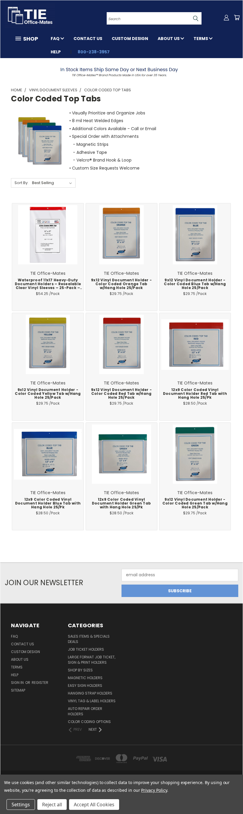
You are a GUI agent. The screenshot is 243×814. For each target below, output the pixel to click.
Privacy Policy (154, 790)
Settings (21, 804)
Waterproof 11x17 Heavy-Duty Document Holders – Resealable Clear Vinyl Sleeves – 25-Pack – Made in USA (48, 286)
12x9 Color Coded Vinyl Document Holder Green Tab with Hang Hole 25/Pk (121, 503)
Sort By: (21, 183)
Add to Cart (48, 240)
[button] (122, 71)
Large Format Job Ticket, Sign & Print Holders (91, 660)
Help (56, 52)
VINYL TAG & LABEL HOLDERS (92, 700)
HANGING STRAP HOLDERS (90, 693)
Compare (46, 232)
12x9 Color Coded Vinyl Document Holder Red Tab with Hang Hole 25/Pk (195, 393)
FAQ (55, 39)
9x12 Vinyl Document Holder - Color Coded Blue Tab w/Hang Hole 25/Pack (195, 284)
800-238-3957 (94, 52)
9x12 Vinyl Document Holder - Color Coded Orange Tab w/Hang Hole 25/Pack (121, 284)
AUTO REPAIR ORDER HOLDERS (85, 711)
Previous (234, 795)
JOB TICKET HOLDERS (86, 649)
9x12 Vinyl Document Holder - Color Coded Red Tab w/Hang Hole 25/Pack (121, 393)
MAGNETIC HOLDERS (85, 677)
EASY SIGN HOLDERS (85, 685)
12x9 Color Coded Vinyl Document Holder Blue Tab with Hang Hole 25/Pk (48, 503)
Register (40, 682)
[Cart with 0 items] (237, 17)
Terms (201, 39)
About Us (169, 39)
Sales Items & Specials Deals (89, 639)
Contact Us (87, 39)
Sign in (18, 682)
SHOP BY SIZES (80, 670)
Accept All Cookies (94, 804)
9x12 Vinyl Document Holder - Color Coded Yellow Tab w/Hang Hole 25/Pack (48, 393)
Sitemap (18, 690)
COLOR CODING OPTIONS (89, 721)
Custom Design (130, 39)
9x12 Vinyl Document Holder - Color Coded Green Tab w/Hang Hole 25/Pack (195, 503)
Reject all (52, 804)
